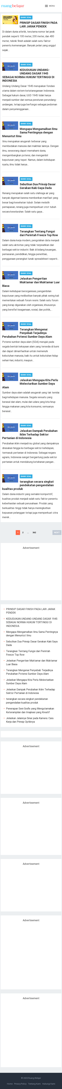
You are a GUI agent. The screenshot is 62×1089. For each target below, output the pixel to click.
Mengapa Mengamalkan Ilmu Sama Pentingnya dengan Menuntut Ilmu (29, 132)
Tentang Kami (34, 1084)
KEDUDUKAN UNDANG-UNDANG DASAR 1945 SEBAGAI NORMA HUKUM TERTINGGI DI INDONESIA (28, 75)
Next (57, 532)
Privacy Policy (20, 1084)
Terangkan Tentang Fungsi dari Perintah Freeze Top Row (39, 233)
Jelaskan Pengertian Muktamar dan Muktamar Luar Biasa (31, 282)
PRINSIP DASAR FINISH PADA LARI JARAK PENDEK (38, 24)
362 (34, 532)
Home (10, 1084)
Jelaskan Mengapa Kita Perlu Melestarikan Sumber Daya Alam (30, 383)
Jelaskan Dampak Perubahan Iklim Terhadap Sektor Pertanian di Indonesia (30, 434)
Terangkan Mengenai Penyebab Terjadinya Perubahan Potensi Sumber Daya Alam (27, 333)
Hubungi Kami (48, 1084)
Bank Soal (26, 17)
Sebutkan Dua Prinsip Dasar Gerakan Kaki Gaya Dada (38, 186)
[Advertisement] (30, 573)
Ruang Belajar (34, 1078)
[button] (50, 6)
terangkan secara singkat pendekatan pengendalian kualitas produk (28, 485)
